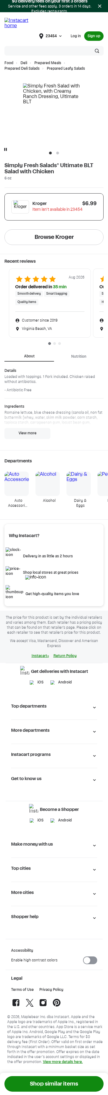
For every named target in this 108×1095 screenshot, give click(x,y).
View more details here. (63, 1062)
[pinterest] (56, 1006)
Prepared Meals (47, 63)
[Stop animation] (5, 149)
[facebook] (16, 1006)
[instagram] (43, 1006)
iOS (40, 682)
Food (8, 63)
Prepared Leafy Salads (66, 68)
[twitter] (29, 1006)
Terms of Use (22, 989)
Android (65, 682)
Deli (23, 63)
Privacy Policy (51, 989)
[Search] (96, 51)
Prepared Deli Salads (22, 68)
